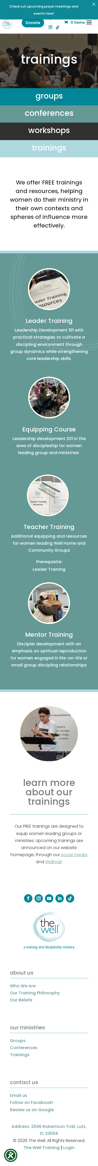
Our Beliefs (21, 1000)
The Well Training (42, 1148)
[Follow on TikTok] (70, 898)
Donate (33, 22)
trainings (49, 147)
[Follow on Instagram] (38, 898)
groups (49, 95)
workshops (49, 130)
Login (68, 1148)
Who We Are (23, 986)
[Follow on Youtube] (49, 898)
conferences (49, 113)
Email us (18, 1095)
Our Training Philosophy (35, 993)
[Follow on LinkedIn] (59, 898)
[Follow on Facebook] (28, 898)
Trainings (20, 1055)
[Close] (94, 4)
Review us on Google (32, 1110)
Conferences (23, 1048)
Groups (18, 1041)
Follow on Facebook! (31, 1102)
